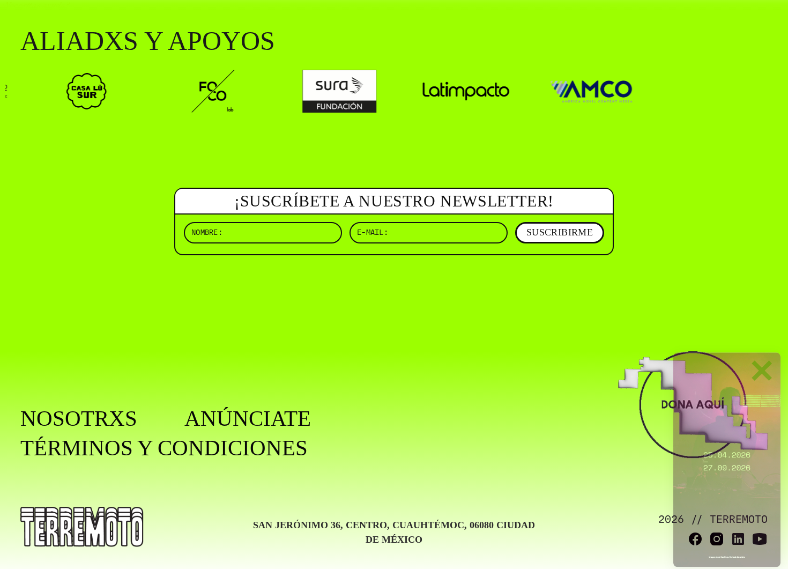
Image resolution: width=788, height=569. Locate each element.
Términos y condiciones (164, 448)
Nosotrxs (78, 418)
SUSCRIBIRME (559, 232)
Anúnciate (247, 418)
